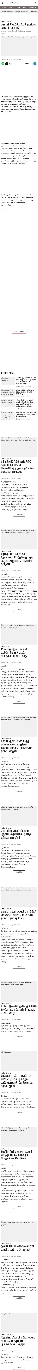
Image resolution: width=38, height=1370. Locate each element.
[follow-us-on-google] (34, 63)
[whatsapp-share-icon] (2, 65)
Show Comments (19, 332)
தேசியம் (12, 7)
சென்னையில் (6, 1099)
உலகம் (18, 7)
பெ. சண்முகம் (22, 487)
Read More (19, 515)
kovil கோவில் (5, 210)
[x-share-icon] (6, 65)
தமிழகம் (4, 7)
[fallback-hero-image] (8, 381)
